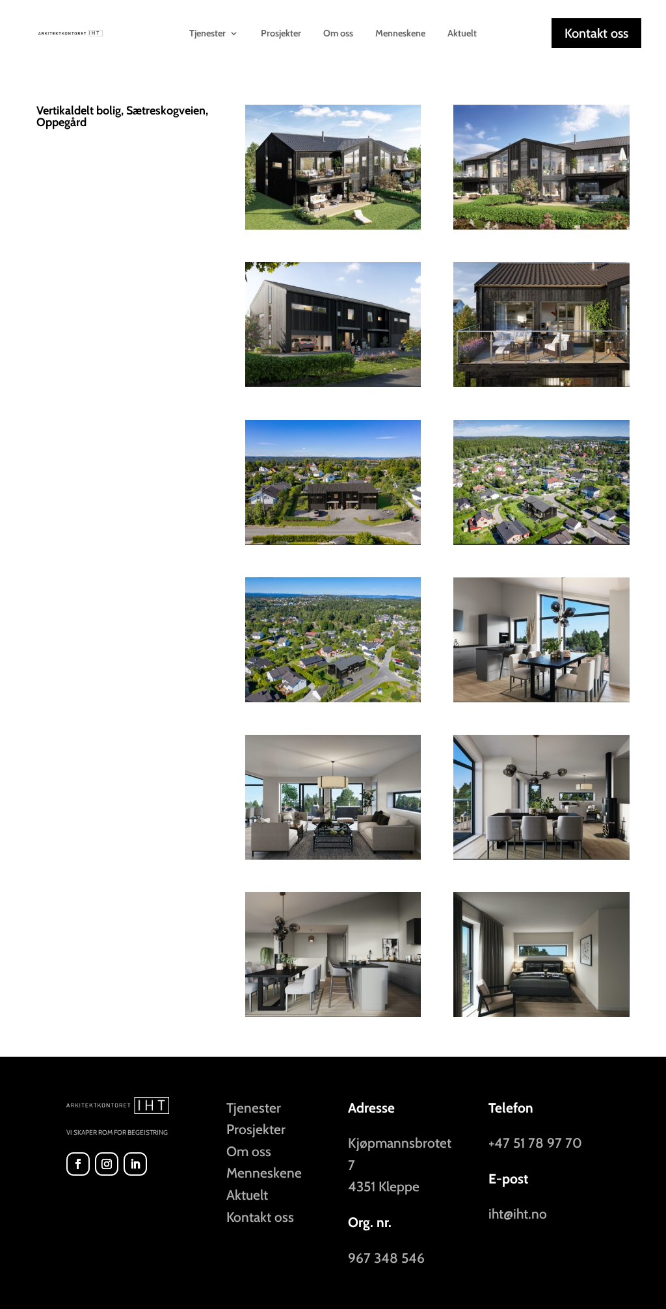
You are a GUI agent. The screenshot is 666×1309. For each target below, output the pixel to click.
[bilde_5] (333, 859)
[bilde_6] (541, 859)
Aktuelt (462, 34)
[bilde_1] (333, 229)
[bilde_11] (333, 544)
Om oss (338, 34)
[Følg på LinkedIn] (135, 1164)
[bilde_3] (541, 229)
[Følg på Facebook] (78, 1164)
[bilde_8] (541, 702)
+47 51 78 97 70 (535, 1143)
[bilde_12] (333, 702)
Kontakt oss (596, 33)
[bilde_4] (541, 386)
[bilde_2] (333, 386)
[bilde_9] (541, 1017)
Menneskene (400, 34)
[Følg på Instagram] (106, 1164)
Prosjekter (281, 34)
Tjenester (253, 1108)
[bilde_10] (541, 544)
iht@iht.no (517, 1214)
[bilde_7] (333, 1017)
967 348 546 (386, 1258)
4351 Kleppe (384, 1186)
